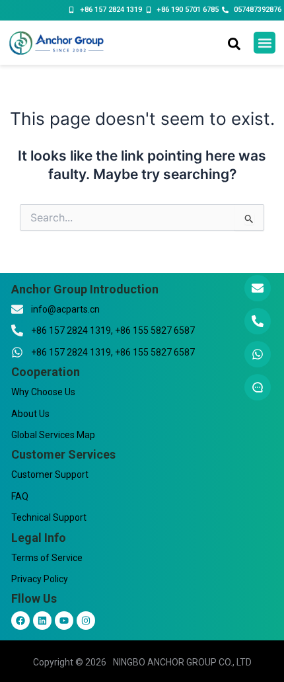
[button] (264, 43)
